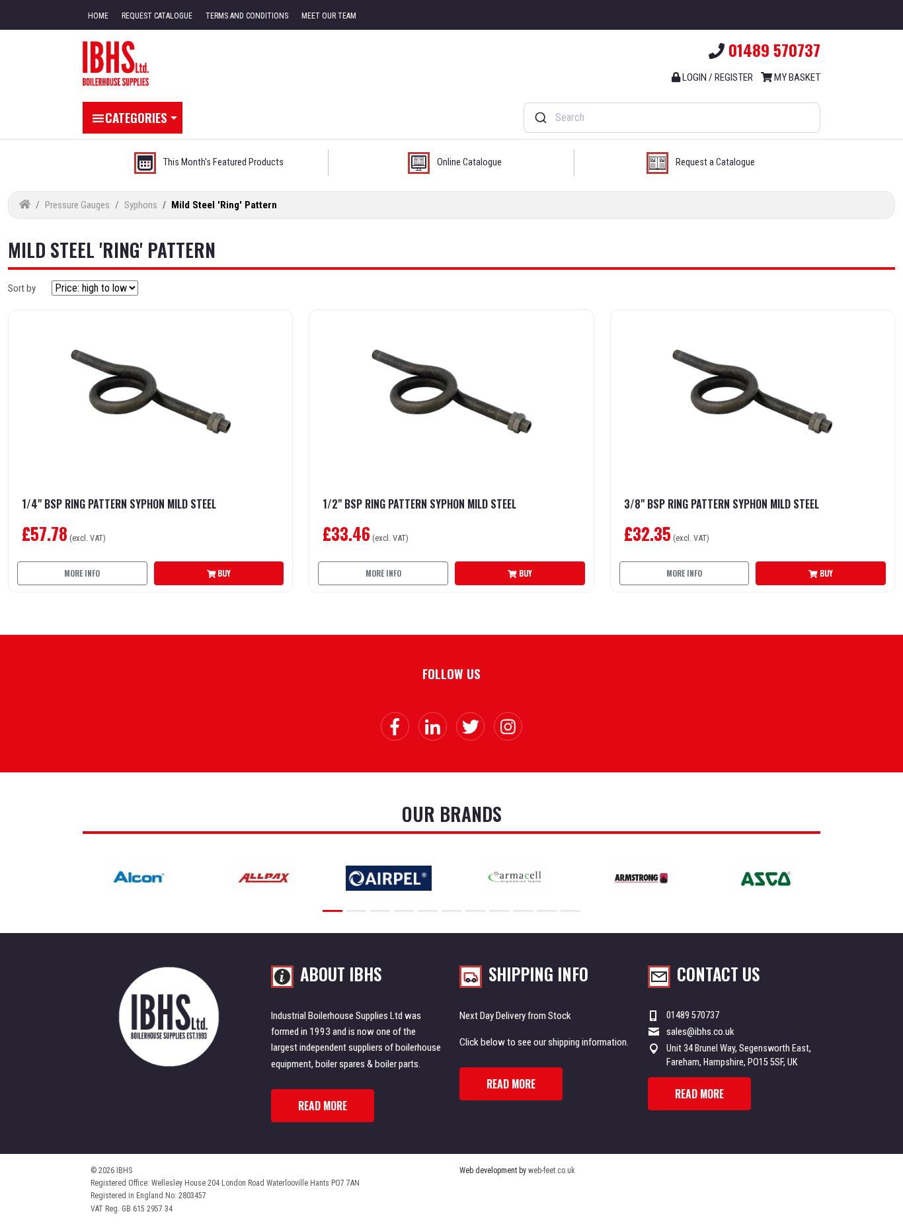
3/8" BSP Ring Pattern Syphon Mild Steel (721, 504)
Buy (223, 573)
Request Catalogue (157, 15)
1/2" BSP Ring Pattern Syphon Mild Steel (419, 504)
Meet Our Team (328, 15)
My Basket (796, 77)
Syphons (140, 205)
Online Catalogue (469, 162)
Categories (136, 117)
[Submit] (539, 117)
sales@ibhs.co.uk (700, 1032)
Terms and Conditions (247, 15)
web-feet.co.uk (551, 1170)
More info (82, 573)
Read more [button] (322, 1106)
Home (98, 15)
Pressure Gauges (77, 205)
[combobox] (672, 117)
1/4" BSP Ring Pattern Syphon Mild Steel (119, 504)
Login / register (716, 77)
